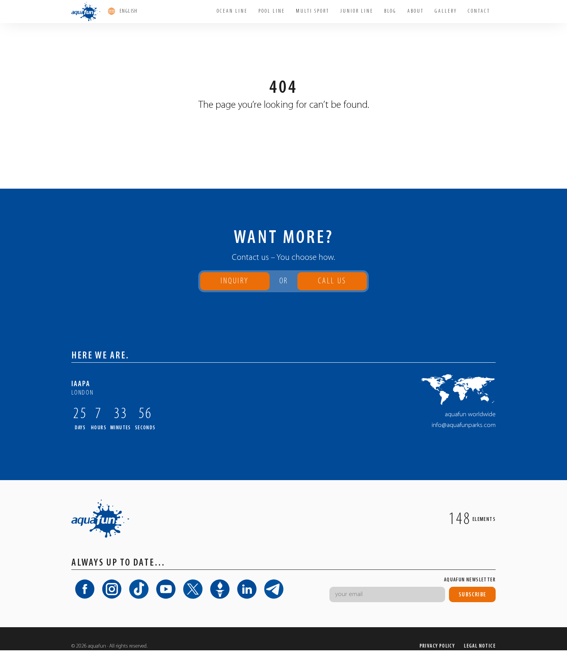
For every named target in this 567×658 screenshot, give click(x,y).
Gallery (446, 11)
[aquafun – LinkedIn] (246, 589)
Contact (479, 11)
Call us (332, 283)
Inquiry (235, 281)
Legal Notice (480, 646)
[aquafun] (85, 11)
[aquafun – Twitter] (192, 589)
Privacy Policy (437, 646)
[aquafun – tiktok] (138, 589)
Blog (390, 11)
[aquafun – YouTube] (166, 589)
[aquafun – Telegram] (274, 589)
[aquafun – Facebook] (84, 589)
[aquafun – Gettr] (220, 589)
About (415, 11)
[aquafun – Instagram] (112, 589)
